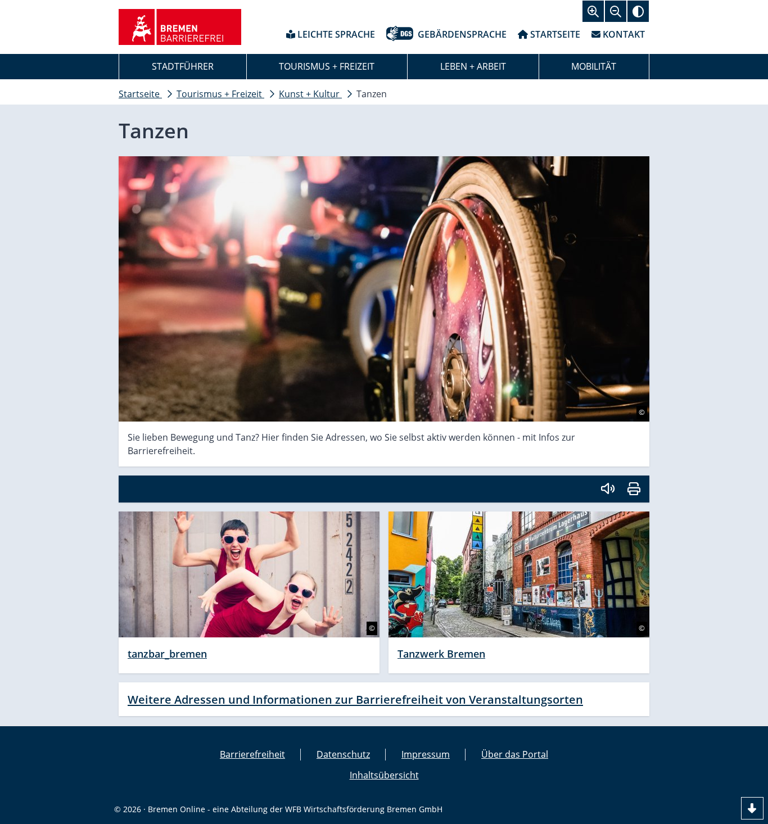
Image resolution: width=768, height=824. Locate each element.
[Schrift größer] (593, 11)
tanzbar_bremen (167, 653)
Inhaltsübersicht (384, 775)
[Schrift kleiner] (615, 11)
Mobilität (593, 66)
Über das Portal (514, 754)
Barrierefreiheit (252, 754)
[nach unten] (752, 808)
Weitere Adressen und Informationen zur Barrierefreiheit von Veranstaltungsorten (355, 699)
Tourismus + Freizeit (326, 66)
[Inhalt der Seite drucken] (634, 489)
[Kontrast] (638, 11)
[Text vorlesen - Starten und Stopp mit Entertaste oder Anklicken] (607, 489)
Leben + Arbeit (473, 66)
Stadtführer (183, 66)
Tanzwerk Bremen (441, 653)
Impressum (425, 754)
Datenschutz (343, 754)
